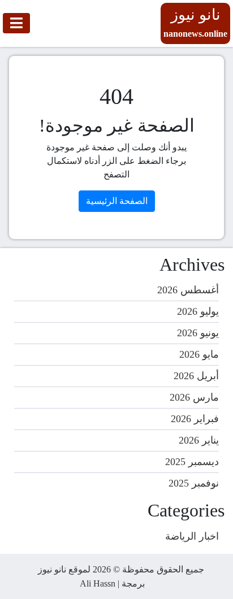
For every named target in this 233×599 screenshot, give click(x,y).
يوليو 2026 (198, 311)
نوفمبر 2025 (194, 483)
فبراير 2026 (195, 418)
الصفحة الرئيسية (117, 201)
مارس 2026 (194, 397)
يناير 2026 (199, 440)
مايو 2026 (199, 354)
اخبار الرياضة (192, 536)
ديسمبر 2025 (192, 461)
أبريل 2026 (196, 375)
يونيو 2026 (198, 332)
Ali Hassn (97, 583)
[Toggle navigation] (16, 23)
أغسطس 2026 (188, 290)
